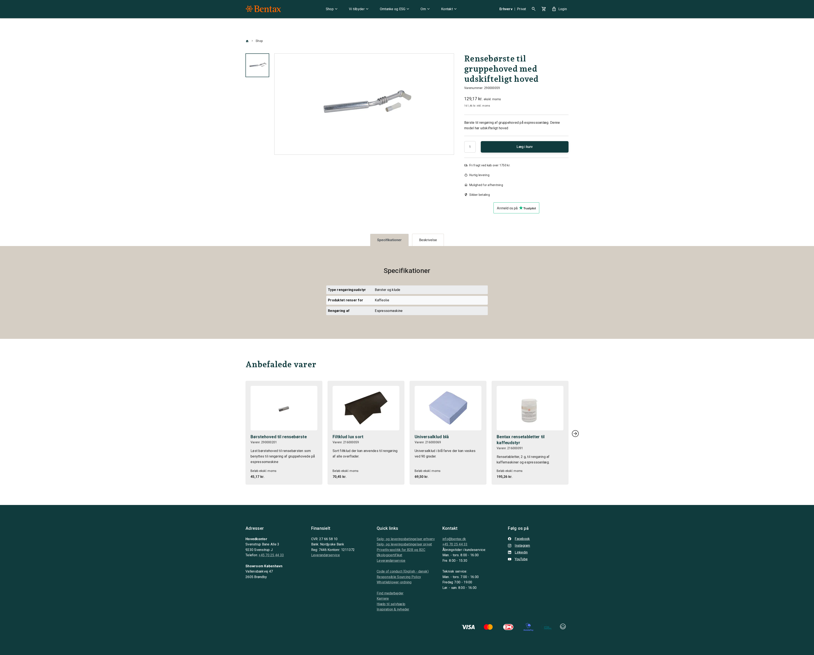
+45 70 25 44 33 (271, 555)
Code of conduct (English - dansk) (403, 571)
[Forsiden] (247, 41)
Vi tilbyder (359, 9)
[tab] (389, 240)
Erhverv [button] (506, 9)
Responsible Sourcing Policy (399, 577)
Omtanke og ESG (395, 9)
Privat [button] (521, 9)
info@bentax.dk (454, 539)
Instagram (522, 546)
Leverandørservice (325, 555)
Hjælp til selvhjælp (391, 604)
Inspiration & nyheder (393, 609)
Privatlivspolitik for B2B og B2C (401, 550)
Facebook (522, 539)
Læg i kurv (525, 147)
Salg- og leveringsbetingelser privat (404, 544)
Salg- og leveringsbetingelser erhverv (406, 539)
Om (426, 9)
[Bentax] (263, 9)
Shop (332, 9)
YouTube (521, 559)
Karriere (383, 599)
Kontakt (449, 9)
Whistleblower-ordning (394, 582)
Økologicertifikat (389, 555)
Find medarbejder (390, 593)
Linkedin (521, 552)
